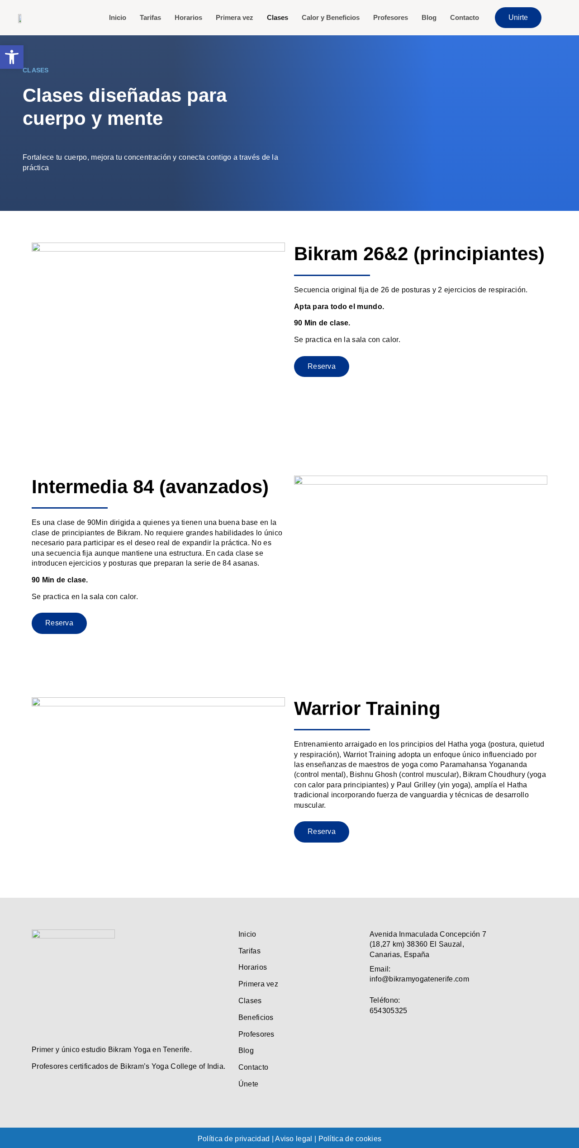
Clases (277, 17)
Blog (429, 17)
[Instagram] (394, 1032)
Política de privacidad (234, 1139)
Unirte (518, 17)
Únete (248, 1084)
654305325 (389, 1011)
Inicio (117, 17)
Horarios (188, 17)
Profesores (390, 17)
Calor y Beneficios (331, 17)
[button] (12, 57)
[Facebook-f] (375, 1032)
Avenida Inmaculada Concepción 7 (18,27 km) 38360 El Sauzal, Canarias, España (428, 944)
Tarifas (150, 17)
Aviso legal (293, 1139)
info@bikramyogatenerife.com (419, 979)
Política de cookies (350, 1139)
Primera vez (234, 17)
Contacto (464, 17)
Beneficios (256, 1017)
